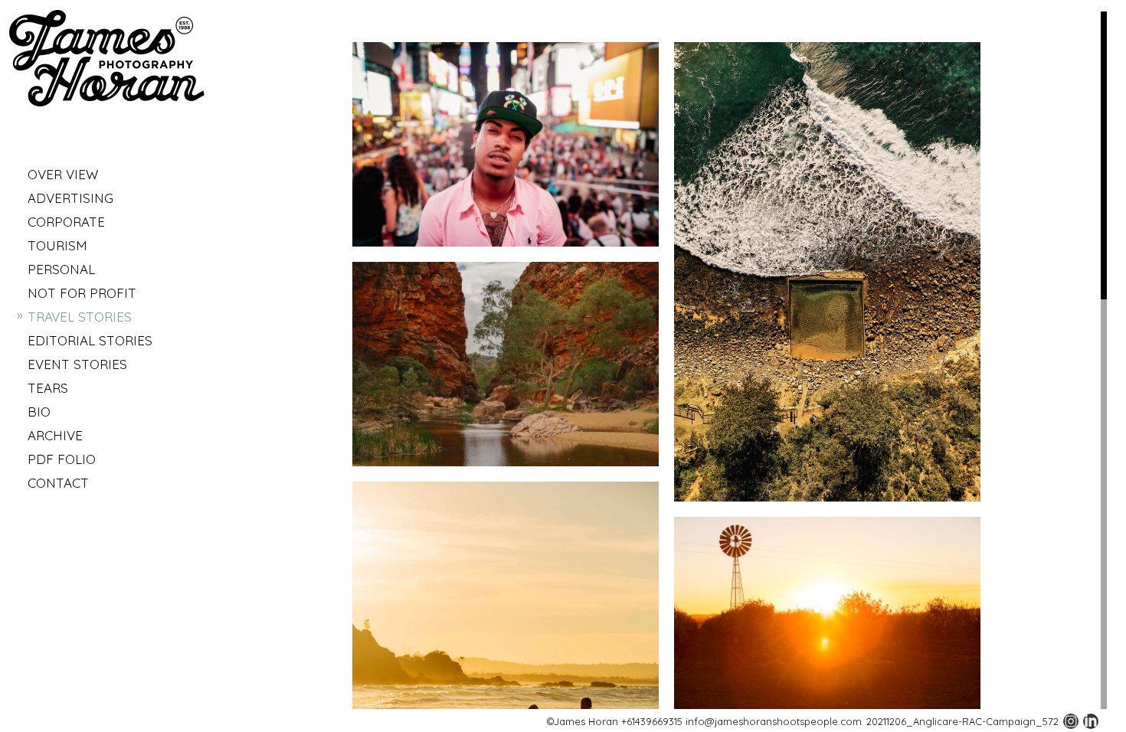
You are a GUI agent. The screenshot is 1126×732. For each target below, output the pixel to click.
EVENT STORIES (77, 364)
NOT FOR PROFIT (82, 293)
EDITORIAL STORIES (90, 340)
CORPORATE (66, 222)
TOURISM (57, 245)
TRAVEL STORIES (80, 317)
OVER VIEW (63, 174)
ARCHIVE (55, 435)
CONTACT (58, 483)
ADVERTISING (70, 198)
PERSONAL (61, 269)
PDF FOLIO (62, 459)
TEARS (48, 388)
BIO (39, 412)
